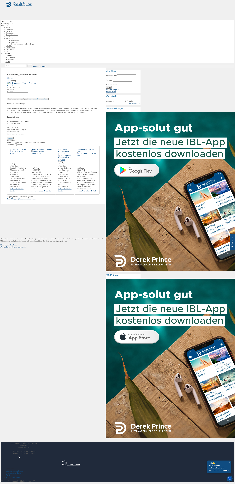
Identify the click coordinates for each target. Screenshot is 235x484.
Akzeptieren (4, 245)
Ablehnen (13, 245)
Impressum (22, 247)
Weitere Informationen (8, 247)
